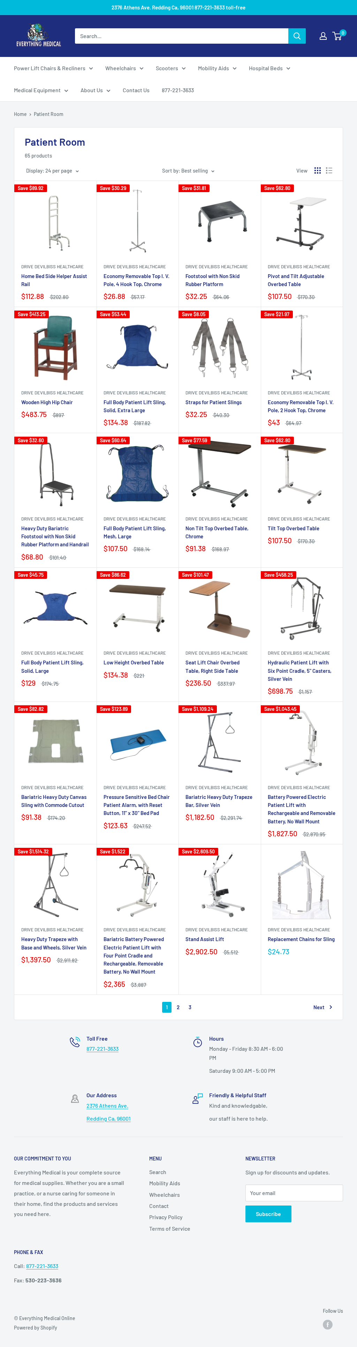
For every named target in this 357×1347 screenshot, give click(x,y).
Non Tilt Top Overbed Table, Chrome (217, 532)
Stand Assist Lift (204, 939)
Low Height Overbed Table (134, 662)
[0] (337, 36)
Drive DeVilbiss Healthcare (52, 266)
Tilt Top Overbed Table (293, 528)
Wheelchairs (164, 1194)
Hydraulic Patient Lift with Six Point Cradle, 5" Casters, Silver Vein (300, 670)
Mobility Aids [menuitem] (213, 68)
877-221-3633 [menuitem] (178, 90)
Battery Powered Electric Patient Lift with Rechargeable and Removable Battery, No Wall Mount (301, 809)
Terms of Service (169, 1228)
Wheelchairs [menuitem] (120, 68)
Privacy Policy (166, 1217)
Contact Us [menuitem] (136, 90)
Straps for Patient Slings (213, 402)
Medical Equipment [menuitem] (37, 90)
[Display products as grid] (317, 170)
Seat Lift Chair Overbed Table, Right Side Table (212, 666)
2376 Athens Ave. (107, 1105)
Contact (159, 1205)
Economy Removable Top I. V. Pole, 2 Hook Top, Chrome (301, 406)
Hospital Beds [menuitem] (266, 68)
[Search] (297, 36)
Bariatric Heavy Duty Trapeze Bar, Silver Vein (218, 801)
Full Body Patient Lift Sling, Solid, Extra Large (135, 406)
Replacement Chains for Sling (301, 939)
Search (157, 1171)
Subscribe (268, 1213)
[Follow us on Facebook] (328, 1324)
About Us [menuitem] (92, 90)
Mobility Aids (164, 1183)
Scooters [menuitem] (167, 68)
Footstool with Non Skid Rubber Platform (212, 280)
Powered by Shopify (35, 1328)
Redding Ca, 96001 (108, 1118)
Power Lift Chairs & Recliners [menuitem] (49, 68)
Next (319, 1007)
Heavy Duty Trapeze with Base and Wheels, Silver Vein (53, 943)
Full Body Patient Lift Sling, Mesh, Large (135, 532)
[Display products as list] (329, 170)
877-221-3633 (102, 1048)
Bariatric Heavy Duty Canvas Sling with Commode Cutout (53, 801)
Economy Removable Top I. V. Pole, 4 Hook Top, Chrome (136, 280)
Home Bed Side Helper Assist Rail (54, 280)
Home (20, 114)
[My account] (323, 36)
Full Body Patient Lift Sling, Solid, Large (52, 666)
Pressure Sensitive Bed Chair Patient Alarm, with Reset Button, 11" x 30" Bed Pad (137, 805)
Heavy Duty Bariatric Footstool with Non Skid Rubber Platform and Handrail (55, 536)
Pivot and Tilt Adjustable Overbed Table (296, 280)
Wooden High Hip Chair (47, 402)
